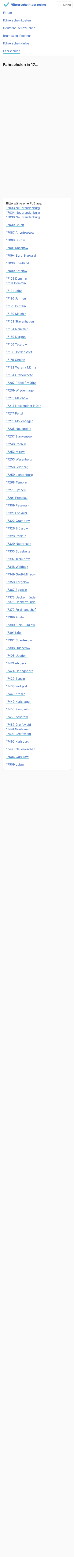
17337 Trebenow (18, 559)
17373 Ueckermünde (20, 597)
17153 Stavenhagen (20, 321)
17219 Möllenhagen (19, 421)
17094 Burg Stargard (21, 255)
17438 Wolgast (16, 686)
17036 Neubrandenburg (23, 217)
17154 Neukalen (17, 329)
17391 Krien (14, 632)
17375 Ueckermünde (20, 602)
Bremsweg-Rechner (17, 36)
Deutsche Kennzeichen (19, 28)
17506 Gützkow (17, 757)
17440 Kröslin (15, 694)
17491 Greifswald (18, 729)
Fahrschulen (11, 51)
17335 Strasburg (18, 551)
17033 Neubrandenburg (23, 208)
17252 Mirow (15, 452)
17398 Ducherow (18, 648)
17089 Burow (15, 240)
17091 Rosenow (17, 248)
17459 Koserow (17, 717)
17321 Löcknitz (17, 513)
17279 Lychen (16, 490)
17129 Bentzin (16, 306)
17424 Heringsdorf (19, 671)
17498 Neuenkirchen (20, 749)
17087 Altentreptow (20, 232)
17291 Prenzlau (17, 498)
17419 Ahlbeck (16, 663)
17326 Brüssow (17, 528)
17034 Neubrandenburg (23, 212)
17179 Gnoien (15, 360)
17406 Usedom (17, 655)
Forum (7, 13)
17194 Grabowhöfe (19, 375)
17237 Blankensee (19, 436)
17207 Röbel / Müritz (21, 383)
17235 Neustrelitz (18, 429)
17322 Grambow (18, 521)
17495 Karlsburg (17, 741)
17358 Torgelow (17, 582)
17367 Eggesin (16, 590)
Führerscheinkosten (17, 20)
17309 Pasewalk (17, 505)
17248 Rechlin (16, 444)
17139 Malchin (16, 314)
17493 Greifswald (18, 734)
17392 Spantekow (19, 640)
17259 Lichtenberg (19, 475)
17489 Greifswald (18, 724)
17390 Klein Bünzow (20, 625)
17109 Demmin (16, 278)
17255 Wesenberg (19, 459)
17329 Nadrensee (18, 544)
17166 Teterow (16, 344)
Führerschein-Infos (16, 43)
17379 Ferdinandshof (21, 609)
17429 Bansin (15, 678)
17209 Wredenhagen (20, 390)
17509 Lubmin (16, 764)
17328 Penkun (16, 536)
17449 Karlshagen (18, 701)
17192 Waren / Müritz (21, 367)
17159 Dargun (16, 337)
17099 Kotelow (16, 271)
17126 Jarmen (16, 298)
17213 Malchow (17, 398)
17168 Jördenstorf (19, 352)
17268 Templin (16, 482)
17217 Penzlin (15, 413)
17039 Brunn (15, 225)
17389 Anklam (16, 617)
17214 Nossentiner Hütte (23, 406)
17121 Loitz (14, 291)
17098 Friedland (17, 263)
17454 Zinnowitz (18, 709)
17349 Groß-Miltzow (21, 574)
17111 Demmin (16, 283)
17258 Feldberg (17, 467)
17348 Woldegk (17, 567)
